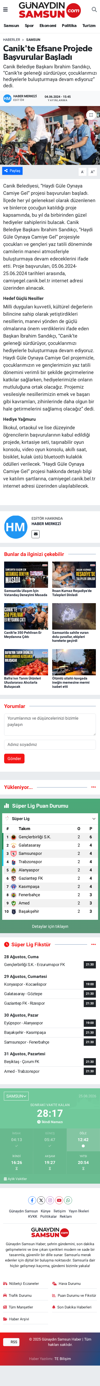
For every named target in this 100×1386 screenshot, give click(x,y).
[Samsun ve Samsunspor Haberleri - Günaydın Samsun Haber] (50, 9)
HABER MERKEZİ (46, 523)
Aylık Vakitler (17, 1179)
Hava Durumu (70, 1283)
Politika (69, 26)
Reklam (66, 1216)
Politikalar (48, 1216)
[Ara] (94, 10)
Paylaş (15, 171)
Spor (29, 26)
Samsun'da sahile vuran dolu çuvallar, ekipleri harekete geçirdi (70, 637)
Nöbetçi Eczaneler (24, 1283)
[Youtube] (59, 1200)
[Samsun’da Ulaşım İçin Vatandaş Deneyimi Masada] (26, 574)
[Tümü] (93, 787)
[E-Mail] (36, 534)
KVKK (32, 1216)
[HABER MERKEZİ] (15, 526)
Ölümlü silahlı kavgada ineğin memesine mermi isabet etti (71, 682)
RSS (13, 1342)
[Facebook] (32, 1200)
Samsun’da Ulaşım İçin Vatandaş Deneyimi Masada (25, 593)
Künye (45, 1211)
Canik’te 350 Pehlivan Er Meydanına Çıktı (23, 635)
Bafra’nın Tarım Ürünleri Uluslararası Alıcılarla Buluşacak (22, 682)
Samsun (11, 26)
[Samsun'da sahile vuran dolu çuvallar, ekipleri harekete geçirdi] (74, 616)
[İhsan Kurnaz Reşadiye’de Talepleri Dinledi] (74, 574)
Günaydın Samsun (23, 1211)
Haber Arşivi (19, 1319)
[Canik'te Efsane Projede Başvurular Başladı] (50, 135)
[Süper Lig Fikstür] (93, 944)
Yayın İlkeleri (79, 1211)
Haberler (11, 40)
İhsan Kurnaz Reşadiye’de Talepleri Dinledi (72, 593)
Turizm (88, 26)
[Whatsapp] (68, 1200)
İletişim (60, 1211)
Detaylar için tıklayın (50, 926)
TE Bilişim (62, 1359)
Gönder (14, 758)
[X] (41, 1200)
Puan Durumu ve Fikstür (77, 1295)
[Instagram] (50, 1200)
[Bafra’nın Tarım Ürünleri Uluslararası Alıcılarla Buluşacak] (26, 661)
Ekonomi (48, 26)
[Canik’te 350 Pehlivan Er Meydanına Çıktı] (26, 616)
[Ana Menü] (5, 9)
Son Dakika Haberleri (74, 1307)
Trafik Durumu (20, 1295)
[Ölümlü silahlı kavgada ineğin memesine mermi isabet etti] (74, 661)
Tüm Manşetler (21, 1307)
